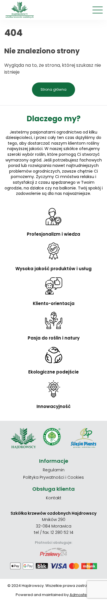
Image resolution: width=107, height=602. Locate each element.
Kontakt (53, 498)
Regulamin (53, 470)
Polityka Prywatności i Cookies (53, 477)
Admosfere (80, 594)
